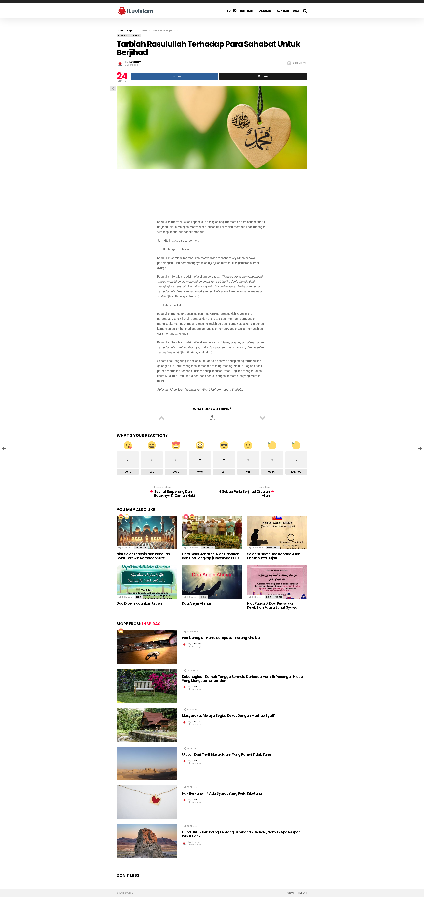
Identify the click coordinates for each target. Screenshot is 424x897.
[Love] (120, 516)
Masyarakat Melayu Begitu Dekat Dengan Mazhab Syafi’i (229, 715)
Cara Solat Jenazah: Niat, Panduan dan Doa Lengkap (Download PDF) (210, 556)
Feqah (278, 597)
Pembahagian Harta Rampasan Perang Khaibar (221, 637)
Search (304, 10)
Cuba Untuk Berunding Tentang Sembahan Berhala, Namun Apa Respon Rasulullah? (241, 834)
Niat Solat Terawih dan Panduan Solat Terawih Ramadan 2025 (143, 556)
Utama (291, 893)
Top (231, 10)
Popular (186, 516)
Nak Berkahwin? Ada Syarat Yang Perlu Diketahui (222, 793)
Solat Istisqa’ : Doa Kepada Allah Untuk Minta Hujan (273, 556)
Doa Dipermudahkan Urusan (140, 603)
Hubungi (302, 893)
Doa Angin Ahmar (196, 603)
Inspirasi (247, 11)
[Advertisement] (212, 196)
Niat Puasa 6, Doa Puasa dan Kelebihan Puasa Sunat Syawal (272, 605)
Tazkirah (282, 11)
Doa (296, 11)
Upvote (161, 417)
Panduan (264, 11)
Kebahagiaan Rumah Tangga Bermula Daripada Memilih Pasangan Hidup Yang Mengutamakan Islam (242, 678)
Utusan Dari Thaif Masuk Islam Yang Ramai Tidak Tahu (226, 754)
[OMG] (126, 516)
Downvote (262, 417)
